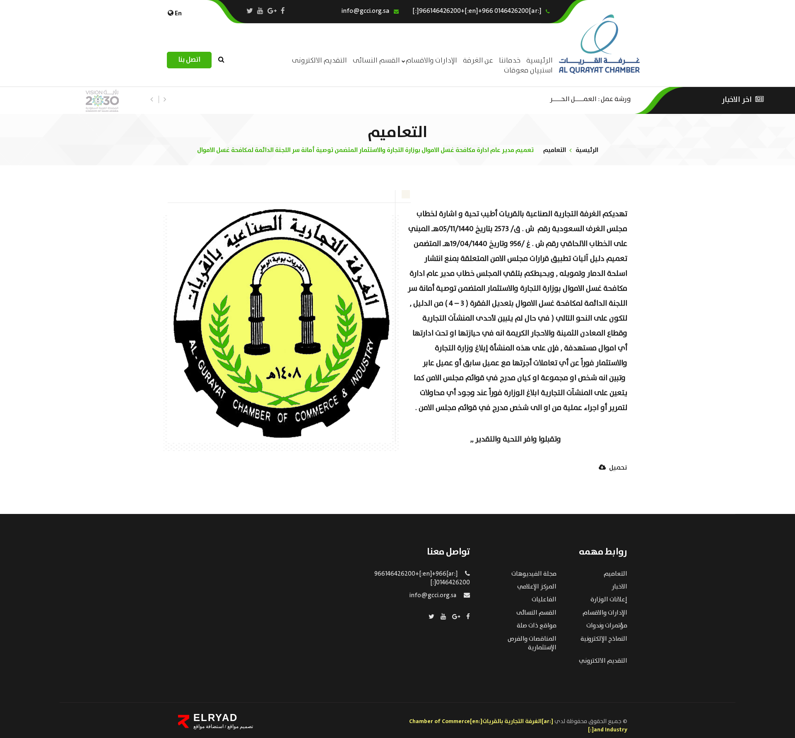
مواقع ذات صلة (536, 626)
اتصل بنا (189, 59)
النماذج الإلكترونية (604, 639)
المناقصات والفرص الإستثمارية (532, 643)
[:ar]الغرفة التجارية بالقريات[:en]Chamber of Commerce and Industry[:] (518, 725)
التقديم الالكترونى (319, 60)
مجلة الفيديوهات (533, 574)
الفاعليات (544, 600)
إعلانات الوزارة (608, 600)
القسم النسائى (376, 60)
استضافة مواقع (208, 726)
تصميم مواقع (239, 726)
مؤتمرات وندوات (606, 626)
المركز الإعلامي (536, 587)
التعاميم (554, 150)
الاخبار (619, 587)
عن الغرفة (478, 60)
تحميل (617, 468)
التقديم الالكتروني (603, 661)
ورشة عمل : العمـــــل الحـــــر (590, 98)
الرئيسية (587, 150)
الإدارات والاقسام (431, 60)
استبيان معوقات (528, 70)
